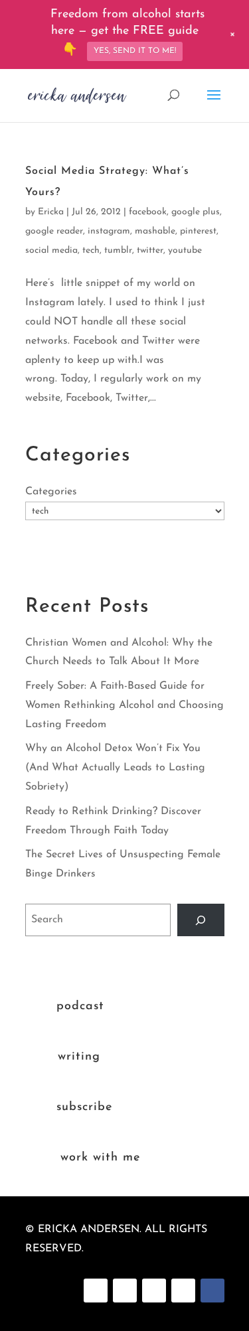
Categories (51, 491)
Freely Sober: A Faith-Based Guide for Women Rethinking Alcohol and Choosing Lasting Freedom (124, 705)
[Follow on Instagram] (154, 1290)
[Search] (200, 920)
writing (79, 1057)
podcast (80, 1007)
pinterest (198, 231)
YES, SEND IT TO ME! (135, 51)
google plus (195, 212)
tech (91, 250)
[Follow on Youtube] (183, 1290)
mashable (155, 231)
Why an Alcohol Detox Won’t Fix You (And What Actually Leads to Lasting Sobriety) (115, 767)
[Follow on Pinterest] (125, 1290)
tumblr (118, 250)
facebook (148, 212)
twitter (150, 250)
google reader (54, 231)
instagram (109, 231)
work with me (100, 1158)
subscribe (84, 1107)
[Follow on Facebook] (96, 1290)
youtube (185, 250)
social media (51, 250)
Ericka (51, 212)
